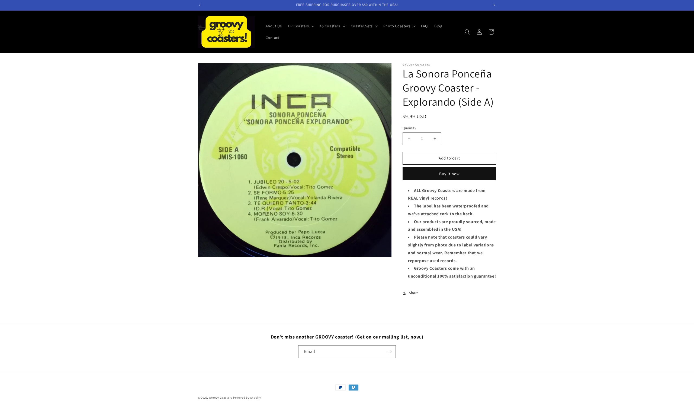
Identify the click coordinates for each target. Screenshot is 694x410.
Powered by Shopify (247, 397)
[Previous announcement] (200, 5)
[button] (300, 26)
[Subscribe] (390, 352)
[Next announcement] (494, 5)
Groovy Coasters (221, 397)
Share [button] (414, 292)
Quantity (409, 128)
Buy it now (449, 173)
